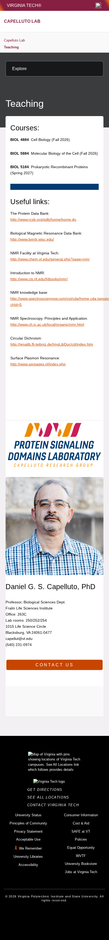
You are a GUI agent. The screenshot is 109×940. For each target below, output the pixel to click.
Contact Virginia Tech (54, 805)
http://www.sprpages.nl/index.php (38, 364)
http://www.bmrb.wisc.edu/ (32, 239)
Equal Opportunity (81, 848)
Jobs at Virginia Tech (81, 872)
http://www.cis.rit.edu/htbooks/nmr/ (39, 279)
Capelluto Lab (14, 40)
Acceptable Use (28, 839)
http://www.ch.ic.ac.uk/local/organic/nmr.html (47, 324)
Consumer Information (81, 815)
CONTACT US (54, 665)
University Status (28, 815)
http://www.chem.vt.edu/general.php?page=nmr (50, 259)
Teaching (11, 47)
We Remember (30, 848)
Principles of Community (28, 823)
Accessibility (28, 865)
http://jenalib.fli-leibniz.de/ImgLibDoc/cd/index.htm (51, 344)
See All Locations (49, 797)
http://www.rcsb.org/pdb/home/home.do (43, 219)
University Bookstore (81, 864)
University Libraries (28, 857)
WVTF (81, 856)
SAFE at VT (80, 831)
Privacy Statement (28, 831)
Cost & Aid (81, 823)
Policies (81, 839)
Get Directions (46, 790)
